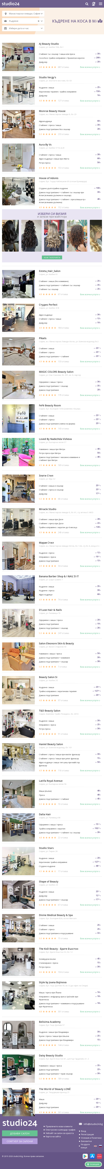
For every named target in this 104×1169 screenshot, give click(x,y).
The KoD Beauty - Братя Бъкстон (58, 949)
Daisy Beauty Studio (51, 1055)
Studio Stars (46, 848)
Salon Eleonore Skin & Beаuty (56, 643)
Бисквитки (86, 1141)
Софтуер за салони (20, 1141)
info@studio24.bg (93, 1124)
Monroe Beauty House (52, 111)
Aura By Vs (45, 144)
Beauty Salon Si (48, 677)
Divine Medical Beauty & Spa (56, 915)
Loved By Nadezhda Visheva (55, 439)
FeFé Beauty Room (50, 405)
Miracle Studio (47, 509)
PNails (42, 338)
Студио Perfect (48, 305)
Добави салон (20, 1133)
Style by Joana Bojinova (52, 982)
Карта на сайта (53, 1136)
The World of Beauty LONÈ (55, 1089)
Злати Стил (46, 475)
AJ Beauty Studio (49, 44)
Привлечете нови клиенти (59, 1126)
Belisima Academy (50, 1022)
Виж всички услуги (89, 67)
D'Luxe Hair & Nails (50, 610)
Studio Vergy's (47, 77)
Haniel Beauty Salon (51, 744)
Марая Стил (46, 543)
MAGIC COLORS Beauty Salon (56, 372)
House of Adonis (48, 178)
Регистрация (87, 1134)
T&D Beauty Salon (49, 711)
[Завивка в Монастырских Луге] (100, 1146)
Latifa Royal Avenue (51, 781)
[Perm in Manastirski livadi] (95, 1146)
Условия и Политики (91, 1137)
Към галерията (52, 257)
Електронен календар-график (60, 1129)
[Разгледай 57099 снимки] (52, 236)
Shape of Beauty (48, 881)
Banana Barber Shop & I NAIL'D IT (59, 576)
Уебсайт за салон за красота (60, 1133)
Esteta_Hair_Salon (49, 271)
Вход (83, 1131)
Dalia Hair (45, 814)
